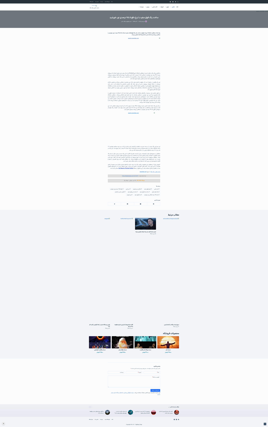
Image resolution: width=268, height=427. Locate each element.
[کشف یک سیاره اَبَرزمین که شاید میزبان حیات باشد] (176, 412)
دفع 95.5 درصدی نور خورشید (116, 189)
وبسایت (121, 372)
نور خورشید (129, 195)
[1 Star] (144, 180)
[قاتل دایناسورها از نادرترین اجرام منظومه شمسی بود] (122, 270)
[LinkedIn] (127, 204)
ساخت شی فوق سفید (132, 192)
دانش (173, 7)
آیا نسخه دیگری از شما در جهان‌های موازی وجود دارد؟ (121, 412)
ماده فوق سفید (138, 195)
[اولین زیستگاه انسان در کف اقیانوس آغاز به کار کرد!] (99, 270)
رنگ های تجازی (155, 192)
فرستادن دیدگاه (155, 390)
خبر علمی (128, 189)
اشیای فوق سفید (148, 189)
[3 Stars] (140, 180)
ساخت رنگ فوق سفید (145, 192)
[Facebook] (175, 1)
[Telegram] (114, 204)
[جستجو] (177, 1)
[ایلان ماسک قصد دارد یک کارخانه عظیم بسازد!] (145, 224)
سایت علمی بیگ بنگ (94, 8)
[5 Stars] (137, 180)
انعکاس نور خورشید (137, 189)
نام (158, 372)
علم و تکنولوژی (128, 21)
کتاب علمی (154, 7)
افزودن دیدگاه (155, 377)
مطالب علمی (123, 21)
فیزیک (161, 7)
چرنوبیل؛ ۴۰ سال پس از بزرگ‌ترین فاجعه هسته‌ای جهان (142, 412)
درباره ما (101, 1)
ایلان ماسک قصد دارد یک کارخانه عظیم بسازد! (145, 232)
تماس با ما (97, 1)
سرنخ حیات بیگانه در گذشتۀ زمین (171, 325)
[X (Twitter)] (172, 1)
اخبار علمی (156, 189)
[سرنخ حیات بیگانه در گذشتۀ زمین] (168, 270)
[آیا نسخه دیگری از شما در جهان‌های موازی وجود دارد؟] (130, 412)
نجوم (167, 7)
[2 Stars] (142, 180)
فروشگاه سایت (107, 1)
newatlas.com (143, 172)
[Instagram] (170, 1)
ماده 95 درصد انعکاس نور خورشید (151, 195)
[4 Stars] (139, 180)
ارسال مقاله (91, 1)
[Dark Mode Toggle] (3, 423)
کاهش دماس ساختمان (120, 192)
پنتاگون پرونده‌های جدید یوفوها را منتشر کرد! (97, 412)
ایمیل (139, 372)
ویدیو (148, 7)
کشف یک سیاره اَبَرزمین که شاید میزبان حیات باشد (166, 412)
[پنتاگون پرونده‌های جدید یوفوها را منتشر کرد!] (107, 412)
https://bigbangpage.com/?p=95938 (130, 176)
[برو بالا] (265, 424)
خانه (112, 1)
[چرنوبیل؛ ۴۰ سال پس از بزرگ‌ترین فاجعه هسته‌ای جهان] (153, 412)
